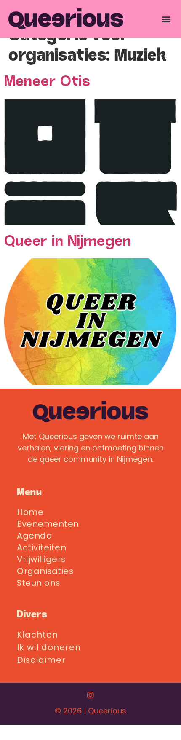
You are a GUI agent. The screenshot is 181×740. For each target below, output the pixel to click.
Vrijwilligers (41, 559)
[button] (166, 19)
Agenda (34, 536)
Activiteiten (41, 547)
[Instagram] (90, 695)
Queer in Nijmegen (67, 242)
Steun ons (38, 583)
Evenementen (48, 524)
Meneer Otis (47, 82)
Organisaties (45, 571)
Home (30, 512)
